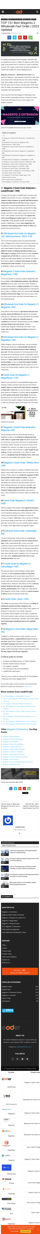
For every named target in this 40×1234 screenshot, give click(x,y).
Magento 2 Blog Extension (11, 736)
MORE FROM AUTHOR (9, 845)
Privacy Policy (6, 951)
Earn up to (20, 971)
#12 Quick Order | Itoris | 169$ (11, 173)
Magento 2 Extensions (18, 729)
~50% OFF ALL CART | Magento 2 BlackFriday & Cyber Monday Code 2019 (31, 806)
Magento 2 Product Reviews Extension (15, 757)
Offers (4, 945)
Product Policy (7, 954)
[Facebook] (20, 833)
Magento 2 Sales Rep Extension (13, 744)
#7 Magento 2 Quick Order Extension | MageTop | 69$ (18, 162)
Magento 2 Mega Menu (9, 921)
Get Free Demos (25, 1231)
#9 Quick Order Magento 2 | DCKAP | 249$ (15, 166)
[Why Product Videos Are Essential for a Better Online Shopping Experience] (5, 884)
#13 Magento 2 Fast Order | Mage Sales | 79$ (16, 175)
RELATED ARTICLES (8, 843)
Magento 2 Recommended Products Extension (18, 762)
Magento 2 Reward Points (11, 923)
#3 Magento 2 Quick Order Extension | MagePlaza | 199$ (18, 148)
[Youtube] (27, 1059)
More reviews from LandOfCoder (12, 179)
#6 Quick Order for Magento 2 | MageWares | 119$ (17, 159)
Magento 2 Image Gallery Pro (12, 747)
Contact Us (5, 960)
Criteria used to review (9, 177)
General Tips (4, 19)
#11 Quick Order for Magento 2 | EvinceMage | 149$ (18, 170)
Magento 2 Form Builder (10, 741)
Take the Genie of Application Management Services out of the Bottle (10, 806)
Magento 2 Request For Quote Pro (13, 918)
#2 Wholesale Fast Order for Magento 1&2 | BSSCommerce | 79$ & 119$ (15, 143)
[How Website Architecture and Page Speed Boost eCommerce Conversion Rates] (5, 876)
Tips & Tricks (6, 998)
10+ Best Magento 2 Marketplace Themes (16, 696)
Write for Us (6, 963)
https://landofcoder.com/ (20, 829)
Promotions (6, 1001)
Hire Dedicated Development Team (14, 932)
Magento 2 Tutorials (9, 995)
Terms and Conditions (9, 957)
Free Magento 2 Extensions (11, 926)
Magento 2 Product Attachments (13, 739)
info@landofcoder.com (24, 1047)
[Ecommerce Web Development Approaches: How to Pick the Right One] (5, 860)
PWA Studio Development (10, 929)
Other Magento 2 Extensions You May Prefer (16, 182)
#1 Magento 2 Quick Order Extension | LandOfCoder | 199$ (18, 139)
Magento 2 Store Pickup (10, 759)
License (4, 948)
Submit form (28, 686)
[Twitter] (22, 1059)
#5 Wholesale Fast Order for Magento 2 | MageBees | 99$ (18, 156)
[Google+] (18, 1059)
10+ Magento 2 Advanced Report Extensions (17, 704)
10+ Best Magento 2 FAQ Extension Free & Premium (20, 724)
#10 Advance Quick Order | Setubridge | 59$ (15, 168)
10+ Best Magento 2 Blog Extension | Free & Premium (20, 721)
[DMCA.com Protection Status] (20, 1011)
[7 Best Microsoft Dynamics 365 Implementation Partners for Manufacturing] (5, 852)
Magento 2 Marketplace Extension (14, 754)
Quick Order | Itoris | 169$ (16, 599)
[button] (37, 11)
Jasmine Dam (6, 33)
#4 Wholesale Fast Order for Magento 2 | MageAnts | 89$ (18, 152)
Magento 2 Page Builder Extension (14, 749)
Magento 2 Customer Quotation (13, 752)
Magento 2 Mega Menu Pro (11, 764)
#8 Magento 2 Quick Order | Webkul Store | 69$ (16, 164)
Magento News (26, 19)
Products (34, 19)
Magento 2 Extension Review (15, 19)
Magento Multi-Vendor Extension (13, 915)
